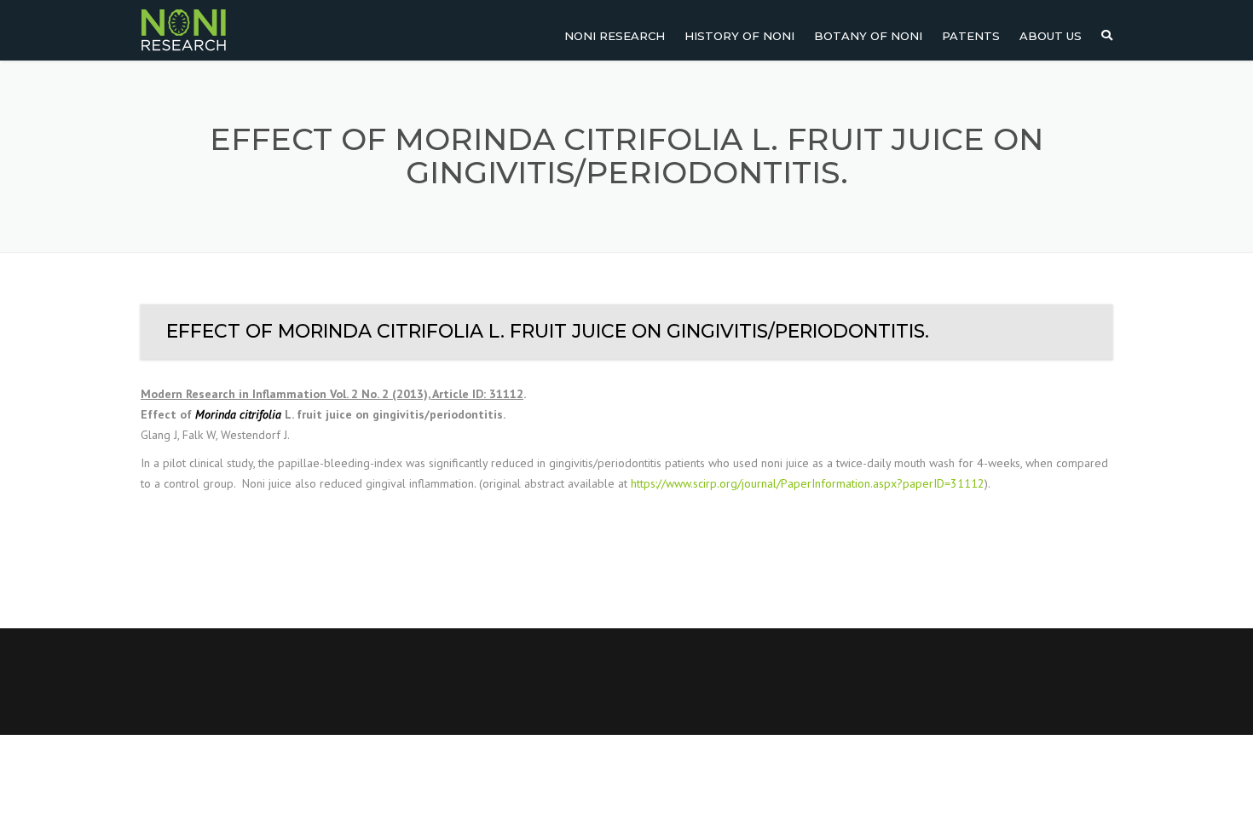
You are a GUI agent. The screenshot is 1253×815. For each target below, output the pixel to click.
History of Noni (739, 36)
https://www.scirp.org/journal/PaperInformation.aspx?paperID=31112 (807, 483)
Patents (971, 36)
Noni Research (614, 36)
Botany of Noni (868, 36)
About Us (1050, 36)
